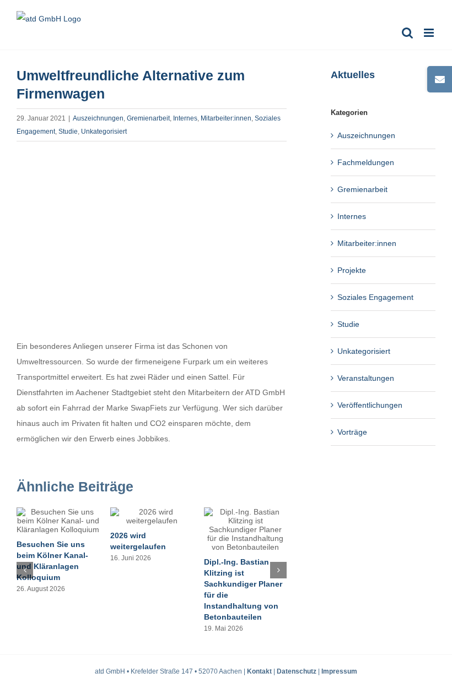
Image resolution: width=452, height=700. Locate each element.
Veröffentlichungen (369, 405)
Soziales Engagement (375, 297)
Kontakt (259, 671)
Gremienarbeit (148, 118)
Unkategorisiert (104, 131)
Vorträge (352, 432)
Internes (185, 118)
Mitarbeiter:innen (226, 118)
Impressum (339, 671)
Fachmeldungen (365, 162)
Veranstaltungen (365, 378)
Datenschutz (296, 671)
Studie (68, 131)
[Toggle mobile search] (407, 33)
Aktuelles (353, 74)
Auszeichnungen (98, 118)
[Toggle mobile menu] (429, 33)
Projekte (351, 270)
